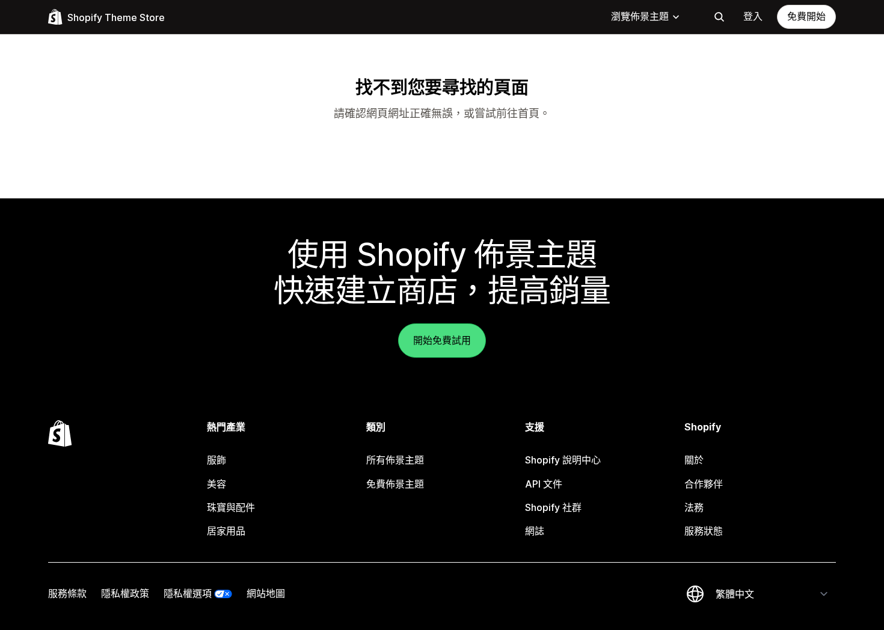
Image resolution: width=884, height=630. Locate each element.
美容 (216, 484)
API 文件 (543, 484)
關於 (694, 460)
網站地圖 (266, 593)
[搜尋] (719, 16)
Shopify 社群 (553, 507)
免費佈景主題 (395, 484)
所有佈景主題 (395, 460)
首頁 (528, 113)
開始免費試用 (442, 340)
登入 (753, 16)
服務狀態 (703, 531)
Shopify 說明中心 (563, 460)
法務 (694, 507)
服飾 (216, 460)
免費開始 (806, 16)
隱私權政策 (125, 593)
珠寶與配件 (231, 507)
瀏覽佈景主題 (640, 16)
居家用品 (226, 531)
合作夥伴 (703, 484)
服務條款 (67, 593)
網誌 (534, 531)
